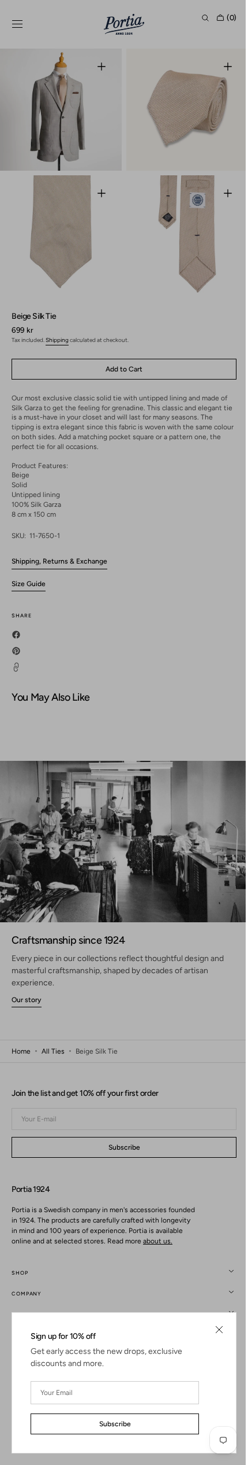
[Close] (210, 1330)
